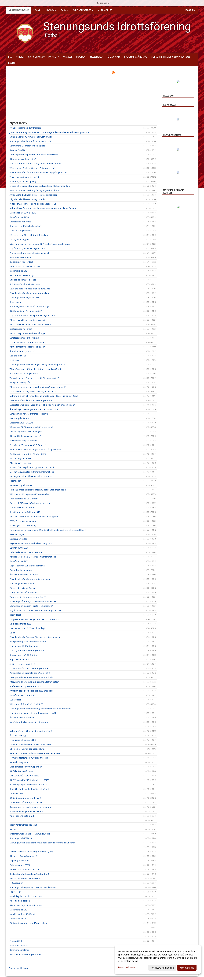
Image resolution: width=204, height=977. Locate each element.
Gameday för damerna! (21, 570)
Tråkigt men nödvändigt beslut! (24, 177)
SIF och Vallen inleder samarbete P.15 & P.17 (31, 324)
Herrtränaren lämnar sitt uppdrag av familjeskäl (33, 713)
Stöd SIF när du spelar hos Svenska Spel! (29, 789)
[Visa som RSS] (113, 72)
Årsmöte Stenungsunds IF (22, 351)
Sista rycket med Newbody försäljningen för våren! (34, 190)
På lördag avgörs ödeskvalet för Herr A (28, 784)
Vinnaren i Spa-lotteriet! (21, 485)
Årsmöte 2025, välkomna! (22, 717)
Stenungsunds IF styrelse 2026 (24, 297)
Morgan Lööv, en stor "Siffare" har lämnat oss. (32, 471)
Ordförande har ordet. (20, 221)
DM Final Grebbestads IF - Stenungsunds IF (30, 833)
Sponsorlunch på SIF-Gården (23, 655)
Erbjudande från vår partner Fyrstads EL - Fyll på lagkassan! (38, 172)
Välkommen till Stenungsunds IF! (25, 954)
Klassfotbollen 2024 (19, 909)
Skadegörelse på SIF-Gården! (24, 498)
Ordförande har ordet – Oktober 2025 (28, 454)
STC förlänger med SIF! (20, 458)
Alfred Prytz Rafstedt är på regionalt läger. (30, 306)
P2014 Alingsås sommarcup (23, 521)
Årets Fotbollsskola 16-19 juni (24, 574)
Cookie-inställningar (18, 968)
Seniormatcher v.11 (19, 945)
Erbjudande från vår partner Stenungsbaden (31, 579)
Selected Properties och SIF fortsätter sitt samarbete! (35, 753)
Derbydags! (15, 614)
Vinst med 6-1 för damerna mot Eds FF (28, 596)
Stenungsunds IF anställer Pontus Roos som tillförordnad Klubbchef (42, 842)
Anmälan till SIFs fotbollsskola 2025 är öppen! (31, 690)
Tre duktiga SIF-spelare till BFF (24, 739)
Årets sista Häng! (18, 735)
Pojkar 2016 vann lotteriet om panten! (28, 342)
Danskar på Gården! (19, 418)
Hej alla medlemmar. (19, 659)
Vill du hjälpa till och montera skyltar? (27, 319)
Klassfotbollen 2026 (19, 217)
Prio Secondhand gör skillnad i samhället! (29, 252)
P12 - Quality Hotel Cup (20, 462)
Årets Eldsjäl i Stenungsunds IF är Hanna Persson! (34, 409)
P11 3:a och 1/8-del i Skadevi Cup (25, 878)
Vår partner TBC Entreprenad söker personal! (31, 427)
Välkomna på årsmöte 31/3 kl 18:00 (26, 704)
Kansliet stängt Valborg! (21, 230)
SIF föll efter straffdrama (21, 771)
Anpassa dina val (126, 967)
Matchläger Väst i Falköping (23, 525)
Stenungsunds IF (20, 10)
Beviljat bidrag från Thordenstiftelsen (28, 641)
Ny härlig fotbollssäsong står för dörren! (29, 722)
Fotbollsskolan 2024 (19, 918)
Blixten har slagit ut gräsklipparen (26, 905)
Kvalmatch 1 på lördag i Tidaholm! (26, 802)
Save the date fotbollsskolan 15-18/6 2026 (30, 288)
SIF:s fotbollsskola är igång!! (23, 159)
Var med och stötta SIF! (20, 257)
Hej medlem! (16, 480)
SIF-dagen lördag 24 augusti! (23, 856)
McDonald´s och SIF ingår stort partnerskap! (31, 731)
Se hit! (12, 632)
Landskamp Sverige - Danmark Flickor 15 (29, 413)
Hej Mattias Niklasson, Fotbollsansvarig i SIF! (31, 543)
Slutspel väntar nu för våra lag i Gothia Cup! (31, 136)
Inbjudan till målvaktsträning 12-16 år (27, 199)
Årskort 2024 (16, 941)
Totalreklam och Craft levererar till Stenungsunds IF (34, 378)
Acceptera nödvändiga (162, 967)
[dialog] (158, 959)
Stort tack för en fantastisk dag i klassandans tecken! (35, 163)
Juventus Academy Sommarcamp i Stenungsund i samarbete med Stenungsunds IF (49, 132)
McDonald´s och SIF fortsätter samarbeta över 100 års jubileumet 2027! (44, 395)
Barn (63, 10)
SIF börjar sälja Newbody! (22, 275)
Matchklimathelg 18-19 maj (22, 914)
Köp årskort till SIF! (18, 355)
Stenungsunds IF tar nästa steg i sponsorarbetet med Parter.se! (40, 708)
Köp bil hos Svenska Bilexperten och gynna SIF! (32, 315)
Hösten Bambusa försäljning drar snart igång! (32, 851)
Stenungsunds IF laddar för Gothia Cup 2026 (31, 141)
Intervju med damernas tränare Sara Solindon (32, 677)
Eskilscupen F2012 (18, 538)
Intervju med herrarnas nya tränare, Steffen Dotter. (34, 681)
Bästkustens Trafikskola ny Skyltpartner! (29, 873)
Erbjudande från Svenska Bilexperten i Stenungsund (35, 637)
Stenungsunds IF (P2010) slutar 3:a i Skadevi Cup (33, 887)
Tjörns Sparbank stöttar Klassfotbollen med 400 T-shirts (36, 369)
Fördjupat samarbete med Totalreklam (28, 923)
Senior (36, 10)
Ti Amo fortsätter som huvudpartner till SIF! (30, 757)
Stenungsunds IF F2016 (21, 838)
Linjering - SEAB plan (19, 860)
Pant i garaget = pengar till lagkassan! (28, 346)
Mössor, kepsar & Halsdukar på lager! (28, 333)
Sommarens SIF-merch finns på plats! (27, 145)
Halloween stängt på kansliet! (24, 440)
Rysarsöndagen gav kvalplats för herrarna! (30, 806)
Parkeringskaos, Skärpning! (23, 181)
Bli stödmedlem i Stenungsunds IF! (26, 311)
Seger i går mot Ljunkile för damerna (27, 565)
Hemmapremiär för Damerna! (24, 646)
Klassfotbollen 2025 (19, 561)
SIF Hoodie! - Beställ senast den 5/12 (27, 748)
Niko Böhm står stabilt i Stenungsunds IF (29, 668)
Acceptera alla (187, 967)
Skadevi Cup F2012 (19, 150)
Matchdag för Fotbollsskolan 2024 (26, 896)
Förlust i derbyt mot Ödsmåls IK (24, 588)
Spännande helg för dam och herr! (26, 811)
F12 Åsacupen (16, 882)
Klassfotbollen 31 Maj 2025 (22, 695)
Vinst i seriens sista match (22, 815)
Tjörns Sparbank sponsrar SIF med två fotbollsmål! (34, 154)
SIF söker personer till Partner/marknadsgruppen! (34, 516)
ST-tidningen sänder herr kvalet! (25, 798)
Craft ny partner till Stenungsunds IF (27, 650)
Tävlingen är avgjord (19, 239)
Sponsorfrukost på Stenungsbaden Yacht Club (32, 467)
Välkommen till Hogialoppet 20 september (30, 494)
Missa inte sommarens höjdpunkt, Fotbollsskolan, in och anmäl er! (41, 244)
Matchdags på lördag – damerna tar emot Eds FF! (33, 601)
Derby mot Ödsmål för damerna (25, 592)
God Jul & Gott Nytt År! (20, 382)
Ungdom (51, 10)
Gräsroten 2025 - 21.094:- (21, 422)
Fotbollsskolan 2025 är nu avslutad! (27, 552)
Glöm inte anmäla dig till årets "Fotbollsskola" (31, 605)
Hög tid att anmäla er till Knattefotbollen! (29, 235)
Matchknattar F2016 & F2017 (23, 212)
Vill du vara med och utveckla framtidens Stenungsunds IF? (38, 387)
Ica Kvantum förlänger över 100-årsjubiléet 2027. (33, 391)
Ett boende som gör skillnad (23, 279)
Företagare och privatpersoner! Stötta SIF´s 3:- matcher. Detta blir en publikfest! (48, 529)
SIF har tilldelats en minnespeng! (25, 436)
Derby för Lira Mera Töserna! (23, 824)
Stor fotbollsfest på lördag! (22, 507)
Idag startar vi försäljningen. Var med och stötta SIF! (34, 619)
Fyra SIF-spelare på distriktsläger (25, 127)
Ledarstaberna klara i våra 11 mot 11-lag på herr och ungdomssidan (42, 404)
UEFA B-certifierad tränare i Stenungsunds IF (31, 400)
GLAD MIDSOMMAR (19, 547)
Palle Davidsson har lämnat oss (25, 266)
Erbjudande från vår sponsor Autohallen (29, 293)
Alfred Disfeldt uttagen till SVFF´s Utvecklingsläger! (34, 194)
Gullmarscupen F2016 (20, 865)
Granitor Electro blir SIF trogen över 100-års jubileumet (36, 449)
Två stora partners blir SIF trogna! (26, 431)
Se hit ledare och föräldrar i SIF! (25, 512)
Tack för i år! (15, 891)
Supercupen (16, 302)
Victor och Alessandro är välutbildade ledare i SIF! (33, 203)
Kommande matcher (19, 949)
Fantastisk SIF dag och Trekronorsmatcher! (30, 503)
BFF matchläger (17, 534)
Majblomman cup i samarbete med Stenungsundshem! (36, 610)
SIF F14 (13, 829)
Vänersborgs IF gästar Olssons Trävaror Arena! (32, 168)
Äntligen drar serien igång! (22, 664)
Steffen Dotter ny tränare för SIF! (25, 686)
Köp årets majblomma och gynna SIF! (27, 248)
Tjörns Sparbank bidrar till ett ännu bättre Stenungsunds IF (38, 489)
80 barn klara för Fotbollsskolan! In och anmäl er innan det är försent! (43, 208)
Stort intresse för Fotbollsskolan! (25, 226)
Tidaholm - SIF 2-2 (18, 793)
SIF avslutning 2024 (19, 762)
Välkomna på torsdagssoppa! (24, 373)
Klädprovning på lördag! (21, 261)
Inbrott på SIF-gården (20, 900)
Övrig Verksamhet (82, 10)
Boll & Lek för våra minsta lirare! (25, 284)
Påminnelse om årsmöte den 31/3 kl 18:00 (30, 672)
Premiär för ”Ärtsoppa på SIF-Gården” (28, 445)
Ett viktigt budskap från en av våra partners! (31, 476)
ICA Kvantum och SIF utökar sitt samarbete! (30, 744)
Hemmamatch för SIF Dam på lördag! (27, 628)
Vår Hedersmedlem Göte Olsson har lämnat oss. (33, 556)
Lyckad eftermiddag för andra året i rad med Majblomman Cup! (40, 185)
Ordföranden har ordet (21, 328)
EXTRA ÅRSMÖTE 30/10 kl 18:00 (24, 775)
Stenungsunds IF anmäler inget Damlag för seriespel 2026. (38, 364)
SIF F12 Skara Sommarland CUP (25, 869)
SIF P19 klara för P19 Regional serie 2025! (29, 780)
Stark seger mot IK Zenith (22, 583)
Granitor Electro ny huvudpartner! (26, 766)
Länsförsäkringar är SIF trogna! (24, 337)
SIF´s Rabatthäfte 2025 (20, 623)
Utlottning (14, 360)
